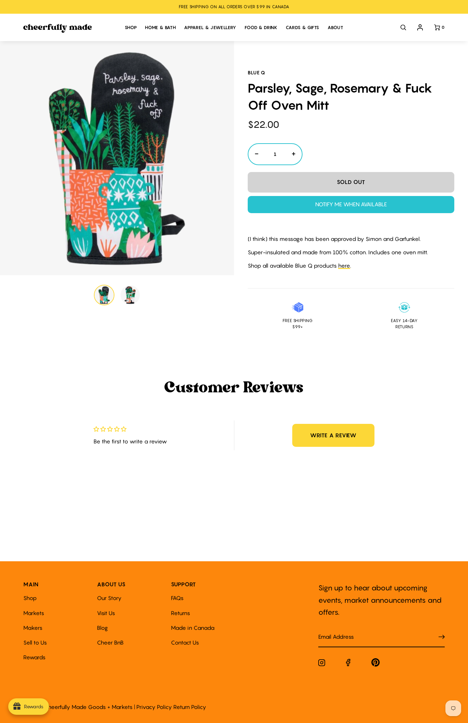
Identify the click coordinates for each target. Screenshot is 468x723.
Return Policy (189, 706)
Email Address (332, 630)
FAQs (177, 598)
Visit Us (106, 613)
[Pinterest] (375, 664)
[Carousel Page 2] (130, 295)
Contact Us (185, 642)
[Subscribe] (442, 637)
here (344, 265)
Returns (180, 613)
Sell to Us (35, 642)
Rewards (34, 657)
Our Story (109, 598)
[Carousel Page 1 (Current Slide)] (104, 295)
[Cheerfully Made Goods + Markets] (70, 28)
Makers (32, 627)
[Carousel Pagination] (117, 295)
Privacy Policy (154, 706)
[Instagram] (321, 664)
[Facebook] (348, 664)
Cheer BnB (110, 642)
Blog (102, 627)
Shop (30, 598)
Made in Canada (192, 627)
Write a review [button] (333, 435)
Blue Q (256, 72)
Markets (33, 613)
